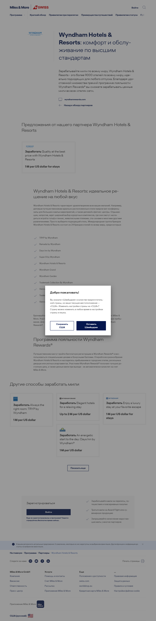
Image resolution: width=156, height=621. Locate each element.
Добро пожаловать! (64, 293)
